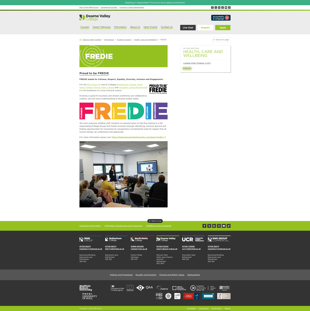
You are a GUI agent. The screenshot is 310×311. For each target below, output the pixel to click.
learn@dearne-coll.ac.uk (166, 249)
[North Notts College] (142, 238)
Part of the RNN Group (89, 7)
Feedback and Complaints (158, 226)
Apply (223, 27)
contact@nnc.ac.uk (139, 249)
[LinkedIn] (219, 7)
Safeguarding (193, 275)
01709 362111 (85, 246)
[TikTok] (229, 7)
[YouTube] (226, 7)
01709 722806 (188, 246)
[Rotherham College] (116, 238)
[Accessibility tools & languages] (221, 18)
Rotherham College (127, 84)
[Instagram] (222, 7)
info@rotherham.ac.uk (114, 249)
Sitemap (228, 308)
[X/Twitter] (216, 7)
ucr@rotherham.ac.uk (191, 249)
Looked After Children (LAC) (197, 63)
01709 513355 (162, 246)
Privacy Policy (217, 308)
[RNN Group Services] (219, 238)
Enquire (205, 27)
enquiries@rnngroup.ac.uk (90, 249)
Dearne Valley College (92, 40)
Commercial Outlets (109, 7)
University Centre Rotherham (131, 7)
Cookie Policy (204, 308)
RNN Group (92, 84)
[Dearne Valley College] (95, 18)
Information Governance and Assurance (123, 226)
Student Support (124, 40)
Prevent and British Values (171, 275)
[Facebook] (212, 7)
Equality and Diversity (146, 275)
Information (109, 40)
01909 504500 (137, 246)
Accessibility (191, 308)
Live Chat (188, 27)
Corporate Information (90, 226)
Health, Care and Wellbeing (145, 40)
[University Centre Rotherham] (193, 238)
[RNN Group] (90, 238)
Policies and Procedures (121, 275)
